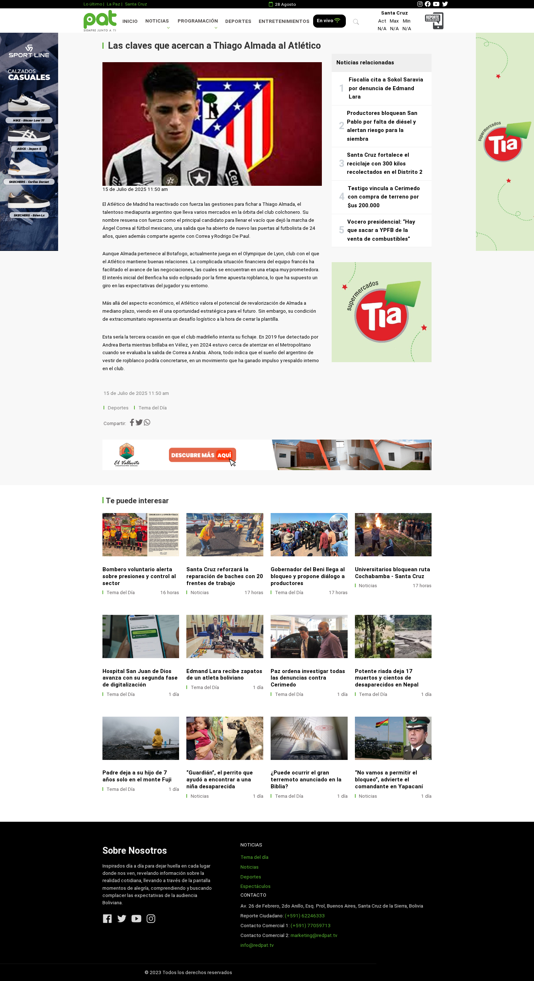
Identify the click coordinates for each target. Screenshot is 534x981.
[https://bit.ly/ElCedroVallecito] (267, 455)
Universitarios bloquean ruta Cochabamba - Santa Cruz (392, 573)
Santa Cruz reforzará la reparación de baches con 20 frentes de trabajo (224, 576)
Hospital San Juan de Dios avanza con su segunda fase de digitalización (140, 678)
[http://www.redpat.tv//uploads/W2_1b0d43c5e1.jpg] (309, 534)
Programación (198, 21)
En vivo (325, 20)
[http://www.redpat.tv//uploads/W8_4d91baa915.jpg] (309, 738)
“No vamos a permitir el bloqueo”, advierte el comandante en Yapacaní (389, 779)
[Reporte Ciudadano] (435, 20)
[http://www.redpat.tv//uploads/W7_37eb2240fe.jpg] (393, 738)
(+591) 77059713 (311, 925)
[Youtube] (436, 4)
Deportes (238, 21)
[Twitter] (445, 4)
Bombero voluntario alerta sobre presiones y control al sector (139, 576)
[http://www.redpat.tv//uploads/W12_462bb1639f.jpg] (309, 636)
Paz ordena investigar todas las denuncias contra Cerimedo (308, 678)
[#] (29, 141)
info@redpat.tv (257, 945)
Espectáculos (255, 886)
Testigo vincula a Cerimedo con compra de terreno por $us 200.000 (384, 197)
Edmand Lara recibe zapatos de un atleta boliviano (224, 674)
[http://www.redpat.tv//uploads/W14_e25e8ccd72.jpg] (140, 636)
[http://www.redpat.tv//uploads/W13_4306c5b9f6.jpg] (224, 636)
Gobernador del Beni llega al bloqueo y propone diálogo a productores (308, 576)
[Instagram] (419, 4)
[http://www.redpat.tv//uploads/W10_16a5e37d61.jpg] (140, 738)
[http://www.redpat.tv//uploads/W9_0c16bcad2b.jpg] (224, 738)
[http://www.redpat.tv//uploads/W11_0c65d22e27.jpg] (393, 636)
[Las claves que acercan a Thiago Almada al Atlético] (212, 124)
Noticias (157, 21)
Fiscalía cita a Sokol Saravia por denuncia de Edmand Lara (386, 88)
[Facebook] (427, 4)
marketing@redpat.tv (314, 935)
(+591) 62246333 (305, 915)
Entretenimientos (284, 21)
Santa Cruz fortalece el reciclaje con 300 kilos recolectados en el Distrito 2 (384, 163)
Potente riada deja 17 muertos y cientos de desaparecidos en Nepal (386, 678)
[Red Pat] (100, 20)
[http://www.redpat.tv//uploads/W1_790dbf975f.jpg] (393, 534)
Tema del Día (153, 408)
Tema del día (254, 857)
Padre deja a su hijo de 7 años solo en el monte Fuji (136, 776)
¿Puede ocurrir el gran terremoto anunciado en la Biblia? (306, 779)
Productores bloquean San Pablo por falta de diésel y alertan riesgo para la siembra (382, 126)
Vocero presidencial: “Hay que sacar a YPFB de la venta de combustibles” (381, 230)
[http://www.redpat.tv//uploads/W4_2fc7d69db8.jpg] (140, 534)
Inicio (130, 21)
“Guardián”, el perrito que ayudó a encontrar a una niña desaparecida (219, 779)
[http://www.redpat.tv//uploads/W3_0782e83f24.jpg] (224, 534)
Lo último (93, 4)
